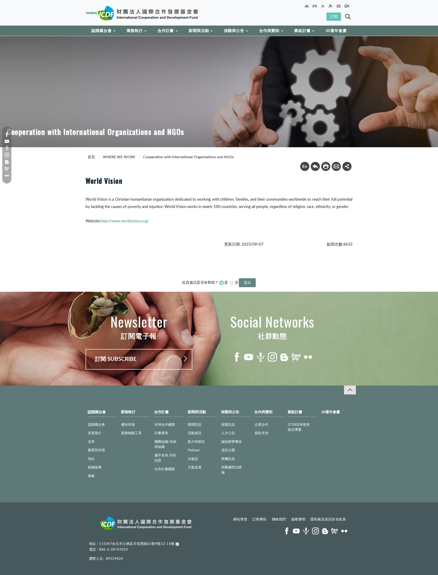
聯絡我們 (279, 519)
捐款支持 (261, 433)
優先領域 (128, 424)
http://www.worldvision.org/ (125, 221)
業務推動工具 (131, 433)
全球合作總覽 (164, 424)
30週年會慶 (336, 31)
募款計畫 (302, 31)
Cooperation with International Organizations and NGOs (188, 157)
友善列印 (325, 166)
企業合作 (261, 424)
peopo (7, 168)
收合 (350, 390)
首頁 (91, 157)
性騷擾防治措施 (231, 470)
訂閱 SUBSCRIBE (116, 359)
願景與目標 (96, 450)
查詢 (347, 16)
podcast (7, 148)
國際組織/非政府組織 (165, 444)
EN (304, 166)
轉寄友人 (336, 166)
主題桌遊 (194, 467)
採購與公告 (234, 31)
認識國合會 (101, 31)
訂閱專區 (260, 519)
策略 (91, 476)
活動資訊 (194, 433)
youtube (7, 141)
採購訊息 (228, 424)
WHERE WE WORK (119, 157)
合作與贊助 (269, 31)
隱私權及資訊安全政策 (328, 519)
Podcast (194, 450)
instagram (7, 155)
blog (7, 162)
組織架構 (95, 467)
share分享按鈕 (347, 166)
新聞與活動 (199, 31)
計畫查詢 (161, 433)
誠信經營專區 (231, 442)
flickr (7, 175)
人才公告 (228, 433)
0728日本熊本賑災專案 (299, 427)
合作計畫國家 (164, 469)
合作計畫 (166, 31)
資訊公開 (228, 450)
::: (84, 3)
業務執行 (135, 31)
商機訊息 (228, 459)
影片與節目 (196, 442)
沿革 (91, 442)
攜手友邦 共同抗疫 (165, 458)
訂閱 (333, 16)
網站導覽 (240, 519)
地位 (91, 459)
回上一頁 (315, 166)
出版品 (193, 459)
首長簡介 (95, 433)
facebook (7, 134)
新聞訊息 (194, 424)
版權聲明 (298, 519)
